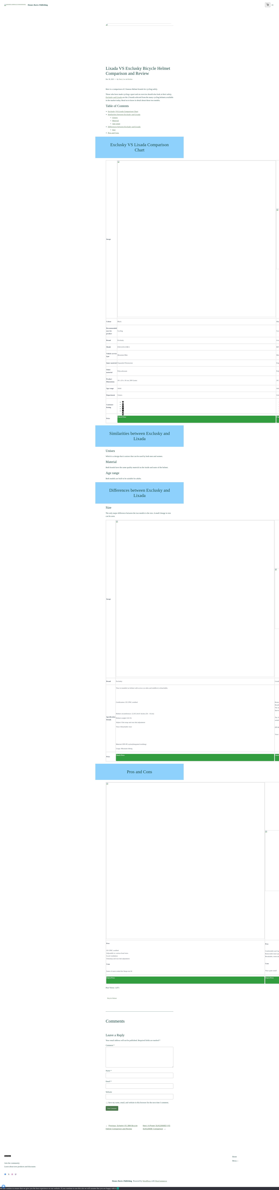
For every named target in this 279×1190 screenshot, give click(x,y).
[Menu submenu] (237, 1160)
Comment (110, 1045)
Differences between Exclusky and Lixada (124, 127)
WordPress (147, 1181)
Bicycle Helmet (112, 998)
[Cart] (267, 5)
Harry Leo (122, 79)
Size (114, 130)
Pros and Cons (113, 133)
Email (109, 1081)
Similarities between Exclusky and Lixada (124, 115)
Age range (116, 124)
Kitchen (130, 79)
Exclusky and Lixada (114, 97)
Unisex (115, 118)
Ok (118, 1188)
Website (109, 1092)
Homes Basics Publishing (38, 5)
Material (115, 121)
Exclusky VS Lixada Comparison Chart (123, 111)
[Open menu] (272, 5)
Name (109, 1071)
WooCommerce (161, 1181)
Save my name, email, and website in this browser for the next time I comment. (138, 1103)
